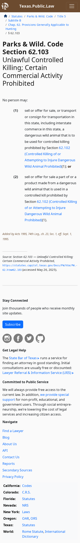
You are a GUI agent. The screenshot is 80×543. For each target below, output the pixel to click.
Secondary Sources (17, 470)
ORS (34, 518)
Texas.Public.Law (36, 6)
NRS (25, 505)
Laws (26, 512)
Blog (5, 437)
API (5, 450)
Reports (8, 463)
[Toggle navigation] (72, 6)
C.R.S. (26, 492)
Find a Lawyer (13, 431)
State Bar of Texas (23, 358)
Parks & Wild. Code (40, 16)
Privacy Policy (12, 476)
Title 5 (61, 16)
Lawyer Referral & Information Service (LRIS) (36, 372)
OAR (25, 518)
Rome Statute (32, 531)
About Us (9, 444)
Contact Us (10, 457)
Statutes (17, 16)
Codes (27, 485)
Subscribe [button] (13, 324)
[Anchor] (30, 100)
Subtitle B (14, 20)
